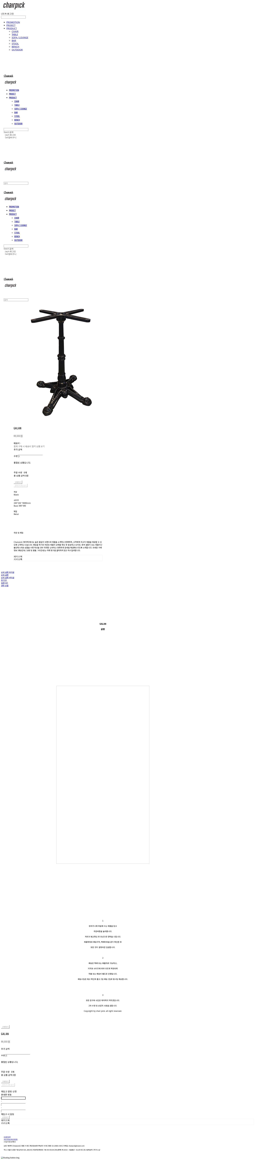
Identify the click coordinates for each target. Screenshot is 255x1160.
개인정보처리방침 (11, 1139)
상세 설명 (4, 575)
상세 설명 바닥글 (7, 577)
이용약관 (7, 1137)
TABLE (15, 34)
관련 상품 (4, 585)
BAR (14, 40)
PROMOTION (13, 22)
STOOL (15, 43)
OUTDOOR (17, 49)
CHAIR (15, 31)
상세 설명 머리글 (7, 572)
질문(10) (4, 583)
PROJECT (10, 25)
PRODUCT (11, 28)
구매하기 (5, 1027)
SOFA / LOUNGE (20, 37)
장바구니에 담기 (8, 1085)
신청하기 (5, 1117)
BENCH (15, 46)
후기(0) (4, 580)
